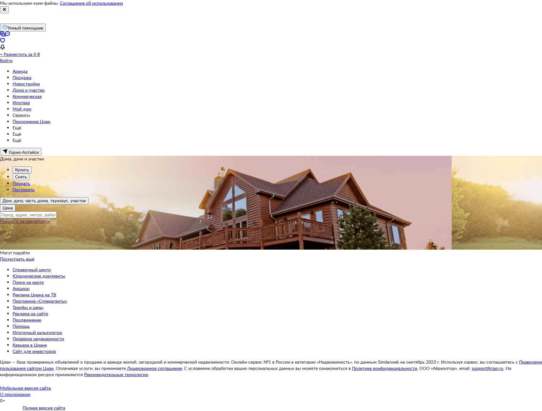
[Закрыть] (4, 9)
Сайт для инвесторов (34, 351)
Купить (22, 170)
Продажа (22, 77)
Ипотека (21, 102)
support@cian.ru (487, 368)
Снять (21, 177)
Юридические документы (39, 276)
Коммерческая (27, 96)
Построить (24, 189)
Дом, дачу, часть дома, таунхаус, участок (44, 200)
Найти (43, 221)
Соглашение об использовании (91, 3)
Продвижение (27, 320)
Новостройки (26, 84)
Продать (21, 183)
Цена (8, 208)
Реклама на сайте (30, 313)
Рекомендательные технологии (116, 374)
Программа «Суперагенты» (40, 301)
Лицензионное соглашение (154, 368)
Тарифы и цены (28, 307)
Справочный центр (32, 270)
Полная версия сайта (44, 408)
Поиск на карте (28, 282)
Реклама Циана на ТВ (34, 295)
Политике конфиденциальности (384, 368)
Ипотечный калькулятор (37, 332)
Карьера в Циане (30, 345)
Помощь (21, 326)
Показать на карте (18, 221)
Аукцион (21, 288)
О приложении (15, 394)
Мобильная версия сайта (25, 388)
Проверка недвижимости (38, 339)
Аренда (20, 71)
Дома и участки (29, 90)
